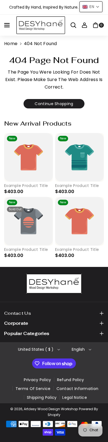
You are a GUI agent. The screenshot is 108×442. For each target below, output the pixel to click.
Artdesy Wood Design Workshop (51, 409)
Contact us (17, 313)
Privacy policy (37, 380)
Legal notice (74, 397)
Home (10, 43)
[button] (7, 25)
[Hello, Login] (84, 25)
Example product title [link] (26, 185)
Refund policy (70, 380)
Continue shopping (54, 103)
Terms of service (33, 388)
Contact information (77, 388)
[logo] (54, 283)
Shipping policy (42, 397)
